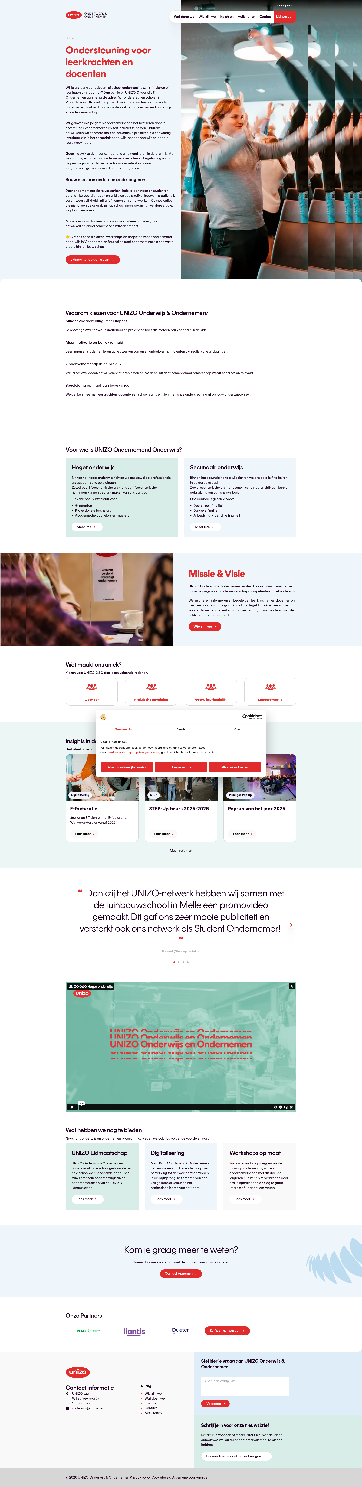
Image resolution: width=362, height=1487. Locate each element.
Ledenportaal (285, 5)
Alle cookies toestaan (235, 767)
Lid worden (284, 17)
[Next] (291, 925)
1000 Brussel (81, 1403)
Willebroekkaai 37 (86, 1398)
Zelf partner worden (224, 1331)
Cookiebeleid (161, 1477)
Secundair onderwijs (216, 467)
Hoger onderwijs (93, 467)
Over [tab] (237, 729)
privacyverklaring (148, 752)
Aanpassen (179, 767)
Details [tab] (181, 729)
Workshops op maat (255, 1152)
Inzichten (227, 17)
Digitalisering (167, 1152)
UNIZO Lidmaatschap (99, 1152)
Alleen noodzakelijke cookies (127, 767)
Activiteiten (246, 17)
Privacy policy (140, 1477)
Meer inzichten (181, 851)
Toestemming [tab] (124, 729)
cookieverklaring (119, 752)
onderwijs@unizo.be (87, 1408)
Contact (265, 17)
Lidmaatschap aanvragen (90, 259)
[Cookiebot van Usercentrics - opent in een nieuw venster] (245, 717)
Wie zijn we (207, 17)
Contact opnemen (179, 1273)
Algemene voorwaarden (190, 1477)
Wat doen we (184, 17)
